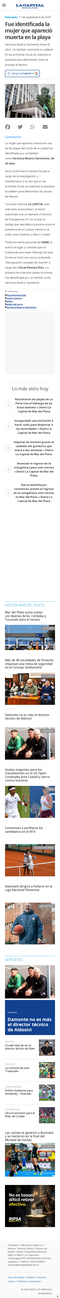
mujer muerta (14, 298)
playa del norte (15, 304)
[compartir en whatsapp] (36, 127)
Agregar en (23, 73)
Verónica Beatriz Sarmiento (21, 307)
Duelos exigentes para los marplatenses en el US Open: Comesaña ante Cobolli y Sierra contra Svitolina (27, 775)
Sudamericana (12, 1109)
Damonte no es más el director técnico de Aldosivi (27, 717)
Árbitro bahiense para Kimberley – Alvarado (19, 1092)
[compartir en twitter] (24, 127)
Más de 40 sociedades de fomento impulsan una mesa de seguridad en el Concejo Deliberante (29, 663)
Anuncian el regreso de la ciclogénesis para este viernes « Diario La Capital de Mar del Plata (30, 469)
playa (10, 301)
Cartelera (31, 1277)
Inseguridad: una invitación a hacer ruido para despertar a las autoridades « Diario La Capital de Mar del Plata (30, 427)
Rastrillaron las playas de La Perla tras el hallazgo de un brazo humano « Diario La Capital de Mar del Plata (30, 405)
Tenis (50, 789)
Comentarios (13, 137)
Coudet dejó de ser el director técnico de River (20, 1046)
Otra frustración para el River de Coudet (20, 1114)
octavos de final (43, 847)
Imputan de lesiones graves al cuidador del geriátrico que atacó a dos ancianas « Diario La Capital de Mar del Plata (30, 448)
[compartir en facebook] (11, 127)
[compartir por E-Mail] (48, 127)
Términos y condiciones (29, 1281)
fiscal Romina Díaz (16, 295)
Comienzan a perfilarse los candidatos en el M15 (24, 830)
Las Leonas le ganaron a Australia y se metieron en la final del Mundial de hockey (29, 1136)
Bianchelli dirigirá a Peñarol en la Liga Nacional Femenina (28, 888)
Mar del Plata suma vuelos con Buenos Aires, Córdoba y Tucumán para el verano (25, 615)
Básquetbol (46, 906)
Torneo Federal (13, 1086)
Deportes (48, 1146)
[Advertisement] (30, 342)
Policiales (11, 17)
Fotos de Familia (16, 1277)
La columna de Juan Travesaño (17, 1069)
